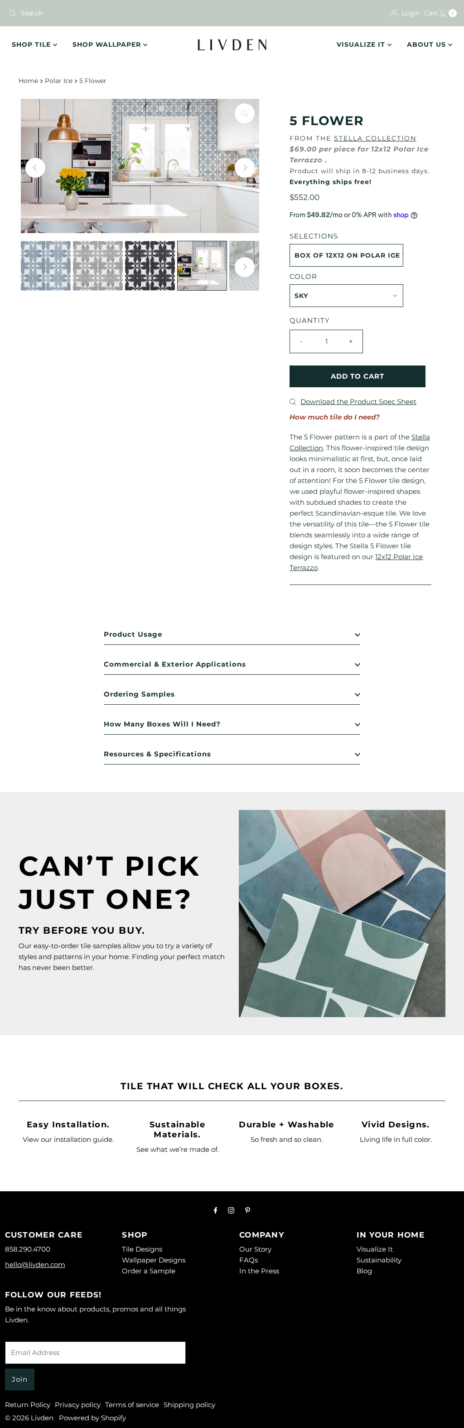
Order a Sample (148, 1271)
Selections (314, 236)
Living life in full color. (396, 1139)
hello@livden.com (35, 1264)
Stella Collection (375, 138)
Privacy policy (78, 1404)
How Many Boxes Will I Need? (162, 724)
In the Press (259, 1271)
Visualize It (362, 44)
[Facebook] (216, 1210)
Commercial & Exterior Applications (175, 664)
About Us (427, 44)
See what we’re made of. (177, 1149)
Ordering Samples (139, 694)
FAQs (248, 1260)
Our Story (255, 1249)
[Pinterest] (247, 1210)
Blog (364, 1271)
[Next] (245, 168)
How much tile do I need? (335, 417)
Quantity (310, 320)
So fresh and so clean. (287, 1139)
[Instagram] (231, 1210)
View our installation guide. (68, 1139)
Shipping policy (189, 1404)
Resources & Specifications (157, 754)
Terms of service (132, 1404)
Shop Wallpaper (107, 44)
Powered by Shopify (92, 1417)
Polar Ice (58, 80)
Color (303, 276)
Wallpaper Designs (153, 1260)
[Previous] (35, 168)
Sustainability (379, 1260)
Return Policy (27, 1404)
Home (28, 80)
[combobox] (116, 13)
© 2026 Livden (29, 1417)
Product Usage (133, 634)
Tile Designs (142, 1249)
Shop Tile (32, 44)
